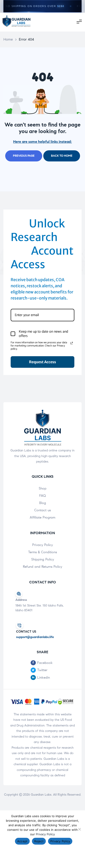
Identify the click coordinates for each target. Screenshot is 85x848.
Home (8, 39)
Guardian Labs (41, 795)
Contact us (42, 510)
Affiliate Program (42, 517)
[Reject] (79, 829)
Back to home (61, 156)
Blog (42, 503)
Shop (42, 488)
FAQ (42, 496)
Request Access (42, 362)
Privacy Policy (42, 545)
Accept (22, 841)
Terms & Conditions (42, 552)
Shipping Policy (42, 559)
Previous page (23, 156)
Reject (39, 841)
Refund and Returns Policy (42, 567)
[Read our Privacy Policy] (71, 343)
